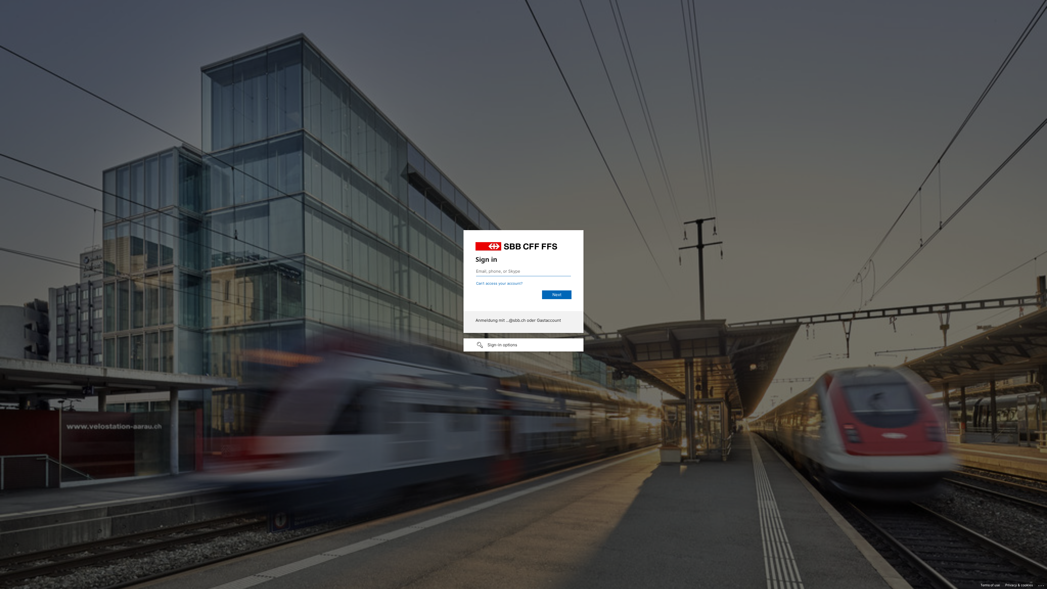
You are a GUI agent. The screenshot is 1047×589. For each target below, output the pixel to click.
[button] (523, 344)
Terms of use (990, 585)
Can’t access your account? (499, 283)
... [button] (1041, 584)
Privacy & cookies (1019, 585)
